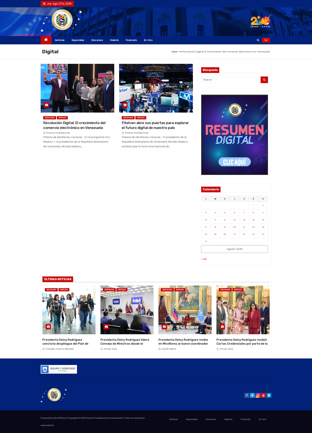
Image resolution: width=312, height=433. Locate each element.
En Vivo (148, 40)
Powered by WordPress (53, 418)
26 (225, 234)
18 (215, 227)
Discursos (97, 40)
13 (234, 219)
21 (244, 227)
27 (235, 234)
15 (253, 219)
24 (206, 234)
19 (225, 227)
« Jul (204, 259)
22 (253, 227)
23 (263, 227)
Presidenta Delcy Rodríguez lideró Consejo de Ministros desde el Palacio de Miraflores (124, 343)
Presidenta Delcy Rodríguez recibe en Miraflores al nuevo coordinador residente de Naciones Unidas (183, 343)
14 (244, 219)
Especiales (78, 40)
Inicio (175, 51)
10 (206, 219)
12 (225, 219)
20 (234, 227)
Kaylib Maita (168, 348)
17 (206, 227)
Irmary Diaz (110, 348)
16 (263, 219)
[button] (258, 40)
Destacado (49, 117)
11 (215, 219)
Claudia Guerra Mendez (59, 348)
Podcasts (131, 40)
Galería (114, 40)
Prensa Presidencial (58, 132)
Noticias (60, 40)
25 (215, 234)
